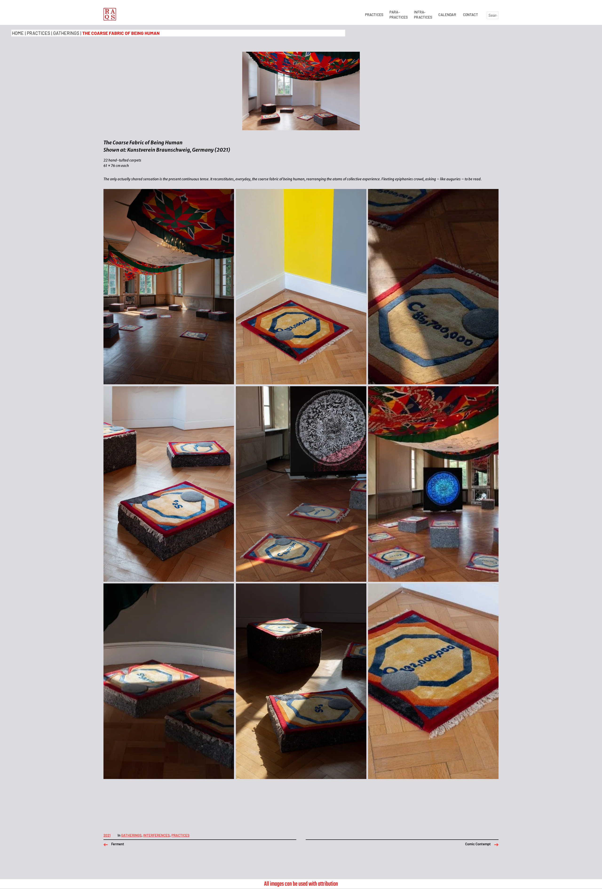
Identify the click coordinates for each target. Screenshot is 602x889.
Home (18, 33)
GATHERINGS (66, 33)
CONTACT (470, 14)
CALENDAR (447, 14)
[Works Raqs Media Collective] (109, 14)
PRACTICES (375, 14)
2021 (107, 835)
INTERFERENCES (156, 835)
